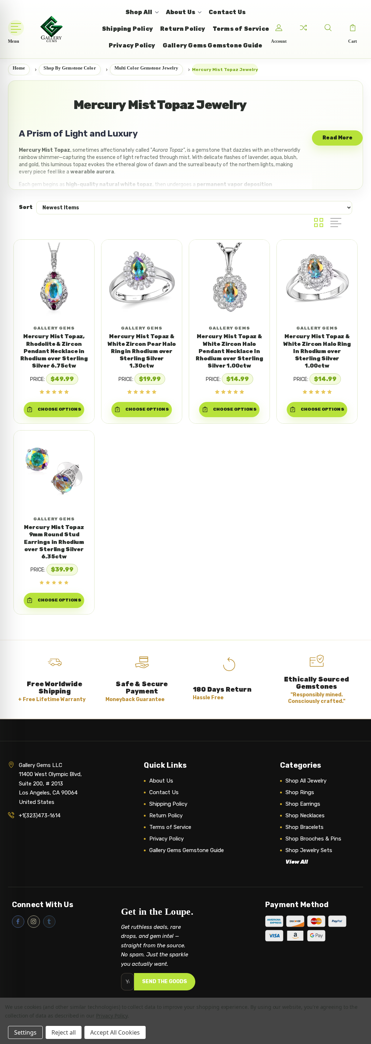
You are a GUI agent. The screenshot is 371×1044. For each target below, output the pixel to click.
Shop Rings (299, 792)
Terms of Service (170, 827)
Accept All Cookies (115, 1032)
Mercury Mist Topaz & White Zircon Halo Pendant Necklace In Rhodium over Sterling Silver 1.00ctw (229, 351)
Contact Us (164, 792)
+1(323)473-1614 (40, 815)
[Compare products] (303, 28)
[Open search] (328, 28)
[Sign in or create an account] (278, 28)
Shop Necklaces (305, 815)
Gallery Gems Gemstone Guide (186, 850)
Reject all (63, 1032)
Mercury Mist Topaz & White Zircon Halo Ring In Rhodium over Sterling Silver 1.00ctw (316, 351)
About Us (161, 780)
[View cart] (352, 28)
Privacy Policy (166, 838)
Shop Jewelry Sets (308, 850)
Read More (337, 138)
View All (296, 862)
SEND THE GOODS (164, 981)
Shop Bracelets (304, 827)
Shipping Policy (168, 804)
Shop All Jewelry (305, 780)
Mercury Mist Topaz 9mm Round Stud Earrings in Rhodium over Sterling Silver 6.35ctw (54, 542)
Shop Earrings (302, 804)
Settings (25, 1032)
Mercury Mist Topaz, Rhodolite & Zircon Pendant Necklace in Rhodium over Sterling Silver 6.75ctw (53, 351)
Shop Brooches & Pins (313, 838)
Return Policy (166, 815)
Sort (26, 207)
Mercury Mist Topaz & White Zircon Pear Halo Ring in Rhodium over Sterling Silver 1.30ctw (142, 351)
